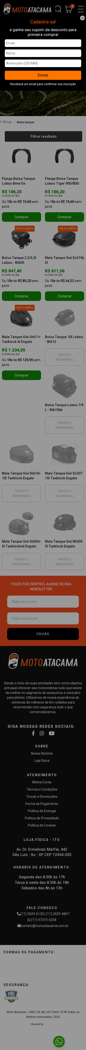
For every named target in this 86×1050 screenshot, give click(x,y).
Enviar (43, 75)
